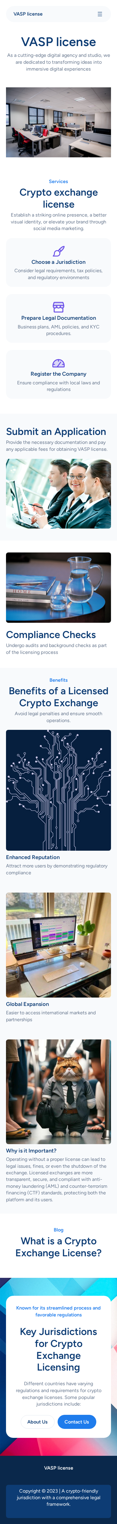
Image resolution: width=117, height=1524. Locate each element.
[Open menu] (100, 14)
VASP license (28, 14)
